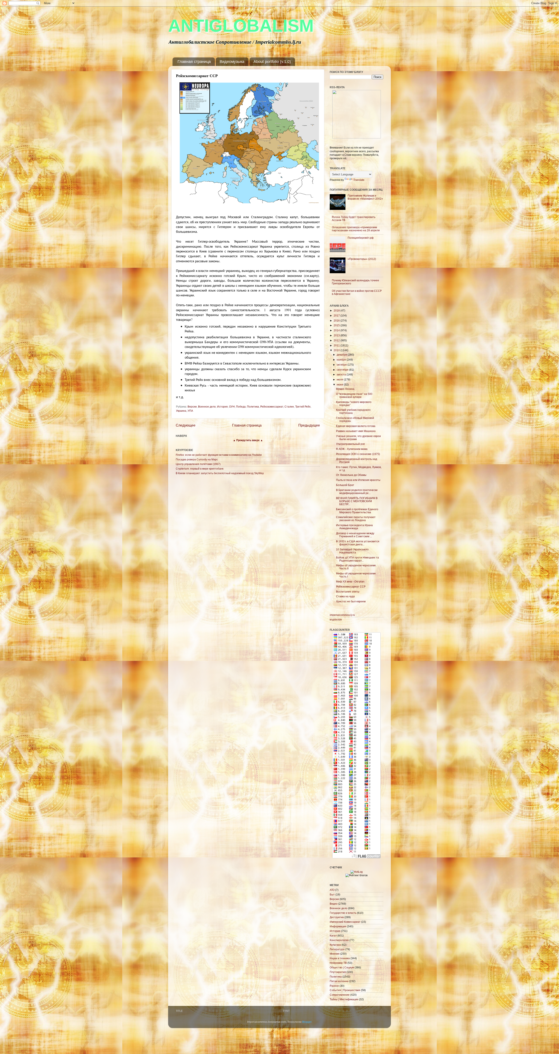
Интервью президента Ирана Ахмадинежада (354, 527)
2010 (337, 350)
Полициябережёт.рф (361, 237)
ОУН (232, 406)
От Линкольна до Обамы (351, 474)
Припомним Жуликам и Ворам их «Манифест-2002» (365, 197)
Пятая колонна (339, 981)
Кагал (333, 935)
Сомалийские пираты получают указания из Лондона (356, 519)
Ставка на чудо (345, 596)
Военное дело (207, 406)
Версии (192, 406)
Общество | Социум (342, 967)
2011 (337, 345)
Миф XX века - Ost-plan (350, 581)
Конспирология (339, 940)
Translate (358, 179)
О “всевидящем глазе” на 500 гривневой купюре (354, 395)
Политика (253, 406)
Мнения (335, 953)
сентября (343, 369)
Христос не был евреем (351, 601)
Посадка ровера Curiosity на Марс (197, 459)
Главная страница (194, 61)
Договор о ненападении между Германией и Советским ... (355, 535)
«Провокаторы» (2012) (362, 258)
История (222, 406)
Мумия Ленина (345, 388)
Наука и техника (340, 958)
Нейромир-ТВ (338, 962)
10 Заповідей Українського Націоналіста (352, 551)
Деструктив (337, 917)
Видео (334, 903)
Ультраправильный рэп (350, 443)
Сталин (289, 406)
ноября (342, 359)
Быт (332, 894)
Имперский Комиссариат (345, 921)
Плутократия (338, 972)
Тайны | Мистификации (344, 999)
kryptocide (336, 619)
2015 (337, 325)
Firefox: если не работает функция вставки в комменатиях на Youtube (219, 454)
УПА (190, 410)
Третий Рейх (303, 406)
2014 (337, 330)
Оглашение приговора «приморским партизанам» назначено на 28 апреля (356, 229)
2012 (337, 340)
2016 (337, 320)
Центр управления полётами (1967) (198, 464)
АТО (332, 889)
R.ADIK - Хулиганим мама (351, 449)
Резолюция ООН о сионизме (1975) (358, 454)
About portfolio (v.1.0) (272, 61)
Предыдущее (309, 425)
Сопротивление (340, 994)
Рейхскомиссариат (271, 406)
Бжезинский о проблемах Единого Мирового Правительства (357, 511)
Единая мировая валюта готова (355, 426)
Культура (335, 944)
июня (340, 384)
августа (342, 374)
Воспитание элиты (347, 591)
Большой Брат (345, 485)
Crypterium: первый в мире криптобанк (199, 468)
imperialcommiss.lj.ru (342, 614)
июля (340, 379)
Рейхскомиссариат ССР (351, 586)
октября (342, 364)
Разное (334, 985)
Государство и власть (343, 912)
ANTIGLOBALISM (241, 25)
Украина (181, 410)
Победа (241, 406)
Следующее (185, 425)
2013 (337, 335)
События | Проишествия (345, 990)
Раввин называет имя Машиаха (356, 431)
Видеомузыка (232, 61)
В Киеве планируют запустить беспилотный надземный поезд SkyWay (220, 473)
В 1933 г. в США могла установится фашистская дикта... (357, 543)
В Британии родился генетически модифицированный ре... (357, 491)
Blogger (306, 1021)
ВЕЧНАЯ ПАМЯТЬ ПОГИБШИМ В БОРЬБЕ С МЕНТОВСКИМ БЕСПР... (357, 501)
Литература (337, 949)
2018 (337, 310)
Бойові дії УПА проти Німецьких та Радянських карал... (357, 559)
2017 (337, 315)
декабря (342, 354)
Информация (338, 926)
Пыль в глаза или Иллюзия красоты (358, 480)
